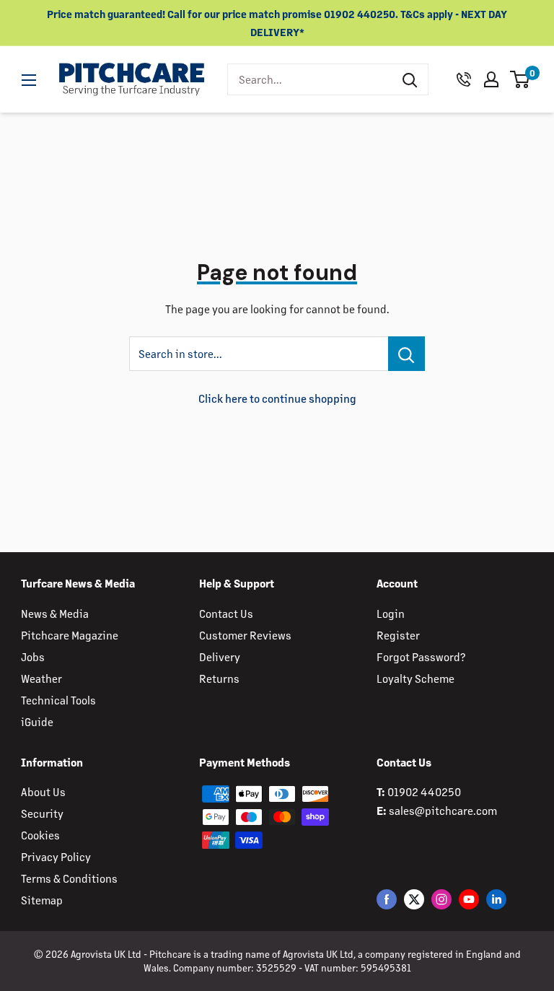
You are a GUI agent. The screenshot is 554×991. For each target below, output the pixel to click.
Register (398, 635)
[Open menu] (29, 80)
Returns (219, 678)
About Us (43, 791)
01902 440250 (424, 791)
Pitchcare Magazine (69, 635)
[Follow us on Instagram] (441, 899)
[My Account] (491, 79)
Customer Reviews (245, 635)
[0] (520, 79)
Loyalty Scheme (415, 678)
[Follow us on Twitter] (414, 899)
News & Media (55, 613)
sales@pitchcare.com (443, 810)
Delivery (219, 656)
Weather (41, 678)
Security (42, 813)
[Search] (410, 79)
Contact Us (226, 613)
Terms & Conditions (69, 878)
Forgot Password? (421, 656)
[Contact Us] (464, 79)
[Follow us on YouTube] (469, 899)
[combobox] (310, 79)
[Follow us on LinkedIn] (496, 899)
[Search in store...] (406, 353)
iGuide (37, 721)
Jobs (33, 656)
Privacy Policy (56, 856)
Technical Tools (58, 700)
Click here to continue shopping (277, 398)
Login (391, 613)
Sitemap (42, 900)
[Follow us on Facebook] (387, 899)
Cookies (40, 835)
